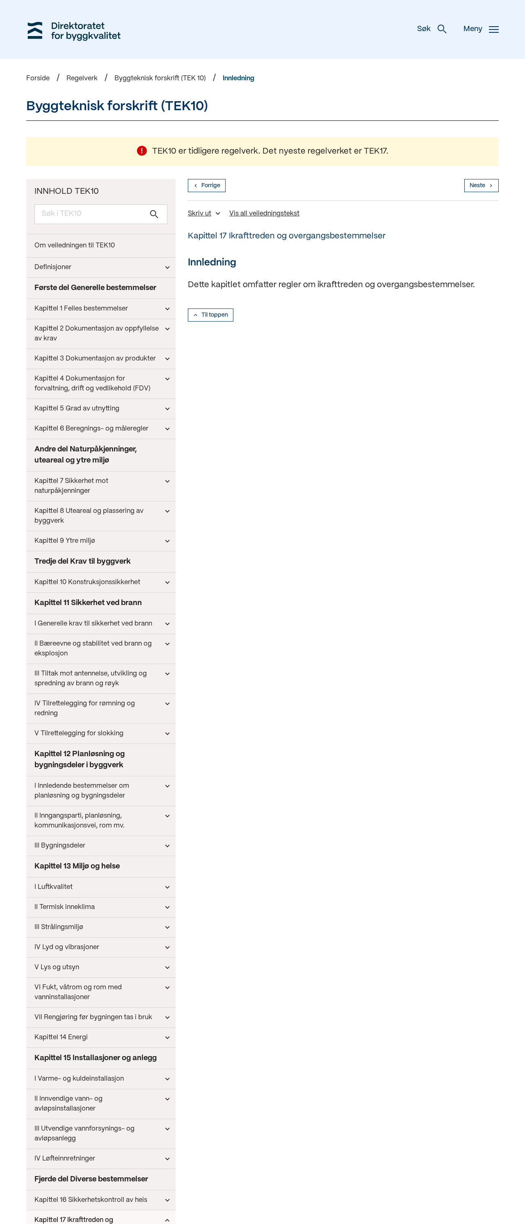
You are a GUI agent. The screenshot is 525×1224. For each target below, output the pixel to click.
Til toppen (214, 315)
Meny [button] (472, 29)
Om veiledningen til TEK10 (74, 246)
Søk (424, 29)
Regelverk (82, 78)
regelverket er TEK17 (347, 151)
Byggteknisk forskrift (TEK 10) (160, 78)
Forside (38, 78)
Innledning (238, 78)
